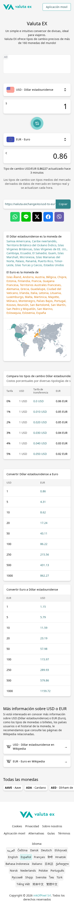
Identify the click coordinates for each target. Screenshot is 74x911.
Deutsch (46, 850)
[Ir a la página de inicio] (17, 7)
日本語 (49, 864)
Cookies (17, 826)
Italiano (37, 864)
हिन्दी (50, 857)
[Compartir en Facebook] (48, 217)
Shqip (29, 877)
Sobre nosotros (52, 826)
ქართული (62, 864)
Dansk (34, 850)
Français (39, 857)
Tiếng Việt (23, 884)
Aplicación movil (56, 7)
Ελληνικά (61, 850)
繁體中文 (51, 884)
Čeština (22, 850)
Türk (59, 877)
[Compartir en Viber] (59, 217)
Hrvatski (60, 857)
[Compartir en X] (37, 217)
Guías (51, 833)
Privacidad (32, 826)
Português (57, 870)
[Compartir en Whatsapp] (15, 217)
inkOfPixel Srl (42, 895)
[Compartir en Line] (26, 217)
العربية (11, 850)
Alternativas (36, 833)
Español (26, 857)
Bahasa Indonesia (17, 864)
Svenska (41, 877)
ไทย (51, 877)
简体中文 (38, 884)
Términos (64, 833)
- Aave (13, 787)
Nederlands (28, 870)
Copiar (63, 204)
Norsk (14, 870)
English (13, 857)
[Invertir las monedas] (37, 123)
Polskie (43, 870)
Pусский (17, 877)
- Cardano (36, 787)
